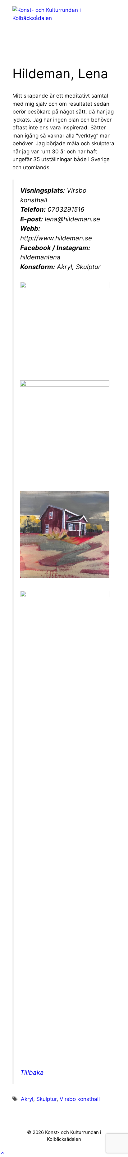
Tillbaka (32, 1072)
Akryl (27, 1099)
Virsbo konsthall (80, 1099)
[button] (2, 1153)
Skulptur (46, 1099)
